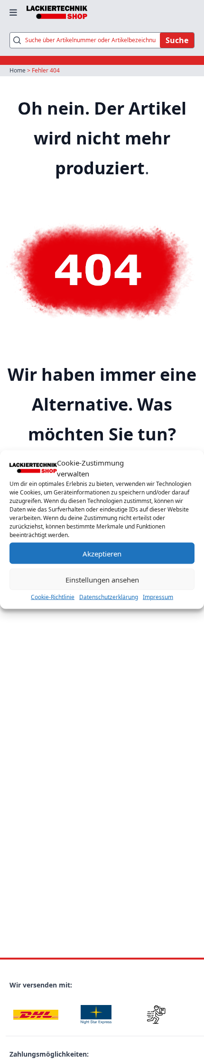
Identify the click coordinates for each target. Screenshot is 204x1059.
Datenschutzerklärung (108, 597)
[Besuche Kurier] (156, 1015)
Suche (177, 40)
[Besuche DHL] (35, 1015)
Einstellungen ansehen (102, 579)
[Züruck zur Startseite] (57, 12)
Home (17, 70)
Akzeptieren (102, 553)
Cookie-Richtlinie (52, 597)
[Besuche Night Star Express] (96, 1015)
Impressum (158, 597)
